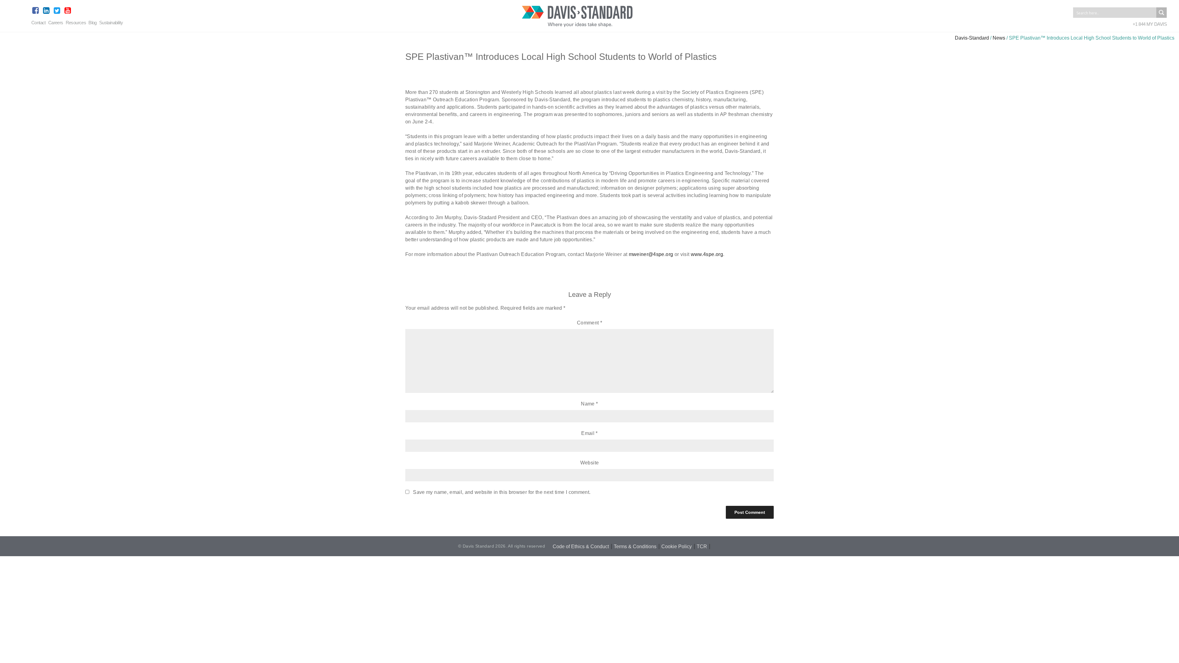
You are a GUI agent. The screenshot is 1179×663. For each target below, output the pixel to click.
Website (589, 462)
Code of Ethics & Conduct (581, 546)
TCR (702, 546)
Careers (55, 22)
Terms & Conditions (635, 546)
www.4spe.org (707, 254)
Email (589, 433)
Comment (589, 322)
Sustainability (111, 22)
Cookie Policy (676, 546)
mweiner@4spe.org (651, 254)
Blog (92, 22)
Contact (38, 22)
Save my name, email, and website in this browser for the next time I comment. (501, 492)
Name (589, 403)
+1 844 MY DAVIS (1150, 24)
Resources (76, 22)
